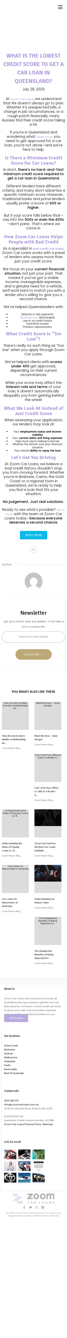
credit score (44, 137)
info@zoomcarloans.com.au (21, 1104)
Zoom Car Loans (22, 99)
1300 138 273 (11, 1100)
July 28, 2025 (34, 89)
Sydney (8, 1053)
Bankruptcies (29, 317)
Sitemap (48, 1124)
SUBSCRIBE (33, 654)
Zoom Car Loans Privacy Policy (22, 1124)
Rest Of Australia (14, 1073)
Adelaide (9, 1061)
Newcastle (10, 1069)
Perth (7, 1065)
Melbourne (10, 1057)
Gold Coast (11, 1045)
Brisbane (9, 1049)
